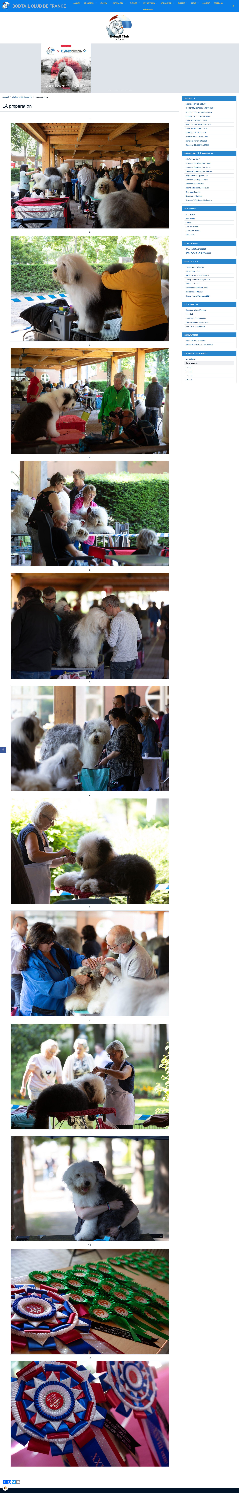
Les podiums (191, 359)
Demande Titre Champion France (198, 163)
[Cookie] (5, 1488)
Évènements (148, 9)
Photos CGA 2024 (193, 271)
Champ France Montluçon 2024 (198, 280)
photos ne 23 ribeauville (22, 97)
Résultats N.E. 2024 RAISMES (197, 145)
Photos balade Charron (195, 267)
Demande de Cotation (194, 196)
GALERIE (181, 3)
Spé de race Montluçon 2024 (197, 288)
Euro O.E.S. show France (195, 326)
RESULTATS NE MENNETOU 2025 (198, 124)
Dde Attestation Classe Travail (197, 188)
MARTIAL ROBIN (192, 227)
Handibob (189, 314)
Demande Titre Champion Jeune (198, 167)
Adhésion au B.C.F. (193, 159)
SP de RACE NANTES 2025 (196, 133)
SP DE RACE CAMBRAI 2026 (196, 129)
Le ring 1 (189, 367)
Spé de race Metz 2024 (194, 292)
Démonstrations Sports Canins (197, 322)
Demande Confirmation (195, 184)
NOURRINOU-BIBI (192, 231)
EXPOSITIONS (149, 3)
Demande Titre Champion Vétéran (199, 171)
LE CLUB (103, 3)
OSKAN (188, 223)
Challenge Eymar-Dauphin (196, 318)
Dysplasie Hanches (193, 192)
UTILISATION (166, 3)
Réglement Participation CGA (197, 176)
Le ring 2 (189, 371)
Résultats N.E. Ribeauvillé (195, 341)
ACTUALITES (118, 3)
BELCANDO (190, 214)
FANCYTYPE (190, 218)
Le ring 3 (189, 375)
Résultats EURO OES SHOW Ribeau (199, 345)
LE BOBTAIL (89, 3)
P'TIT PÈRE (190, 235)
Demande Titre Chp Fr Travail (197, 180)
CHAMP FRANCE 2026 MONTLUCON (200, 108)
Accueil (5, 97)
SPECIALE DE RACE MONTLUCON (199, 112)
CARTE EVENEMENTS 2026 (196, 120)
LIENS (193, 3)
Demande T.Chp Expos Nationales (199, 200)
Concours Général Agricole (196, 310)
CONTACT (206, 3)
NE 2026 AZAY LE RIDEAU (196, 104)
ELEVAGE (133, 3)
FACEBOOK (218, 3)
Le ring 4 (189, 379)
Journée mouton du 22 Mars (197, 137)
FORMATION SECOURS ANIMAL (198, 116)
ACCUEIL (76, 3)
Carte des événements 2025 (196, 141)
